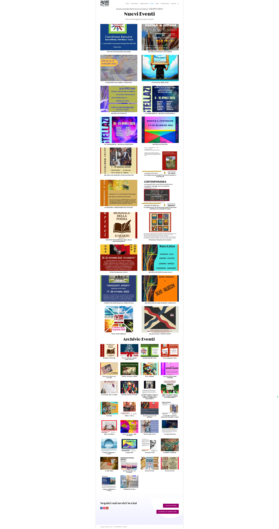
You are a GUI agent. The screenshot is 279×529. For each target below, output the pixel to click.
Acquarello (129, 452)
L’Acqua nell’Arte (170, 434)
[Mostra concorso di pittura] (150, 408)
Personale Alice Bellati (109, 395)
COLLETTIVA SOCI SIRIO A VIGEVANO (118, 83)
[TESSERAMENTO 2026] (150, 350)
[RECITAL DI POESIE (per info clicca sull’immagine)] (118, 225)
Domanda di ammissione (168, 511)
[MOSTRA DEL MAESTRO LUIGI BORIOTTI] (118, 160)
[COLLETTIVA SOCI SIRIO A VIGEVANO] (118, 68)
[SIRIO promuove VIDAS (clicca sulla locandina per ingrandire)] (170, 387)
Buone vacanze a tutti (129, 376)
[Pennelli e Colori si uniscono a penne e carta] (170, 408)
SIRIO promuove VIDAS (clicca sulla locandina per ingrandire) (170, 396)
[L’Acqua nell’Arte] (170, 426)
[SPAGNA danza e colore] (118, 257)
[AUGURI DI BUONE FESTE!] (129, 387)
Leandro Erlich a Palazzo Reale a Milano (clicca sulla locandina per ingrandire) (149, 397)
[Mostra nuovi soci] (150, 426)
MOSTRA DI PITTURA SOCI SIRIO (160, 52)
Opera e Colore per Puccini (109, 377)
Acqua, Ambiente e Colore (109, 453)
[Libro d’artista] (109, 426)
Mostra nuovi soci (150, 434)
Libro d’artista (109, 434)
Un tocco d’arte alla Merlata (129, 434)
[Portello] (109, 408)
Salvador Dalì (149, 452)
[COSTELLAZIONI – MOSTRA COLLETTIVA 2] (160, 99)
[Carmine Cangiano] (170, 445)
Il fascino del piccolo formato (160, 240)
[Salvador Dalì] (150, 445)
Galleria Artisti (144, 3)
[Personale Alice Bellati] (109, 387)
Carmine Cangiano (169, 452)
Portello (109, 416)
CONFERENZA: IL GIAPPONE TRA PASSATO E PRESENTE (160, 176)
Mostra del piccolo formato (129, 471)
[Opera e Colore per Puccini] (109, 368)
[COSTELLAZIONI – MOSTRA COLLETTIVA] (118, 130)
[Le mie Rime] (109, 463)
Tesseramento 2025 (170, 358)
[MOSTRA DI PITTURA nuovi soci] (160, 257)
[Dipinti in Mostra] (129, 481)
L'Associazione (171, 505)
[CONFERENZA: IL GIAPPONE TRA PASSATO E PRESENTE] (160, 160)
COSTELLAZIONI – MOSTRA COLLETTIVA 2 (160, 113)
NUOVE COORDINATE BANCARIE (119, 52)
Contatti (173, 3)
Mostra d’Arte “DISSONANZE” (160, 334)
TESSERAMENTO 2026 (150, 358)
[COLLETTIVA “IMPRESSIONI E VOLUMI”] (118, 193)
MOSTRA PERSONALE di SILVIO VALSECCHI (160, 303)
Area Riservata (165, 3)
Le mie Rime (109, 471)
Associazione (134, 3)
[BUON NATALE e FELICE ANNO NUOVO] (129, 350)
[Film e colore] (129, 408)
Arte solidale (149, 376)
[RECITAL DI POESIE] (109, 350)
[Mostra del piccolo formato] (129, 463)
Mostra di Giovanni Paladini (169, 377)
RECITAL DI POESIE (109, 358)
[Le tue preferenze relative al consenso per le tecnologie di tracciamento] (277, 396)
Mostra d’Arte (149, 471)
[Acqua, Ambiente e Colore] (109, 445)
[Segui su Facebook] (101, 508)
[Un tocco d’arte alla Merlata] (129, 426)
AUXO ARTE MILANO (118, 334)
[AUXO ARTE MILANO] (118, 319)
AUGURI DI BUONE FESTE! (129, 395)
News (157, 3)
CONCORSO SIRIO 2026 (160, 83)
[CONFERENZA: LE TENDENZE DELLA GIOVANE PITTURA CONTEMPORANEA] (160, 193)
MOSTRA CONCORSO (160, 144)
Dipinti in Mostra (129, 489)
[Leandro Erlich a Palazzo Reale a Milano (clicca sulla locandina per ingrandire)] (150, 387)
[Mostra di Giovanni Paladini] (170, 368)
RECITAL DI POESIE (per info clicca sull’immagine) (119, 240)
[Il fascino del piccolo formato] (160, 225)
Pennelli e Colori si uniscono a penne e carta (170, 416)
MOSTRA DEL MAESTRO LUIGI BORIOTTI (119, 175)
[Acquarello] (129, 445)
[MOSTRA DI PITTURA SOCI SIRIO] (160, 37)
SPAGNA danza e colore (119, 272)
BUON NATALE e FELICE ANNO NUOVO (129, 358)
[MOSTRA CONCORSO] (160, 130)
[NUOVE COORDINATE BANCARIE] (118, 37)
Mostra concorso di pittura (149, 416)
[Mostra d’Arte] (150, 463)
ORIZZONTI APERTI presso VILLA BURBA (119, 303)
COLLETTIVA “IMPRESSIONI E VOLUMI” (118, 207)
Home (127, 3)
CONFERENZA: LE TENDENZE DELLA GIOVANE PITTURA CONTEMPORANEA (160, 208)
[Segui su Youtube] (107, 508)
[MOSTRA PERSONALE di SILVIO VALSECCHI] (160, 288)
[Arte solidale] (150, 368)
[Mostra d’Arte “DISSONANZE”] (160, 319)
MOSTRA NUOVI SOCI (119, 113)
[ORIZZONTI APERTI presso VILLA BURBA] (118, 288)
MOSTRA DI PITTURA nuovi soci (160, 272)
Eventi (152, 3)
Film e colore (129, 416)
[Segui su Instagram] (104, 508)
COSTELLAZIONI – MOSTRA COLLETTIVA (118, 144)
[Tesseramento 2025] (170, 350)
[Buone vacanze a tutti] (129, 368)
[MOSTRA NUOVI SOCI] (118, 99)
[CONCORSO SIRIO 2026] (160, 68)
